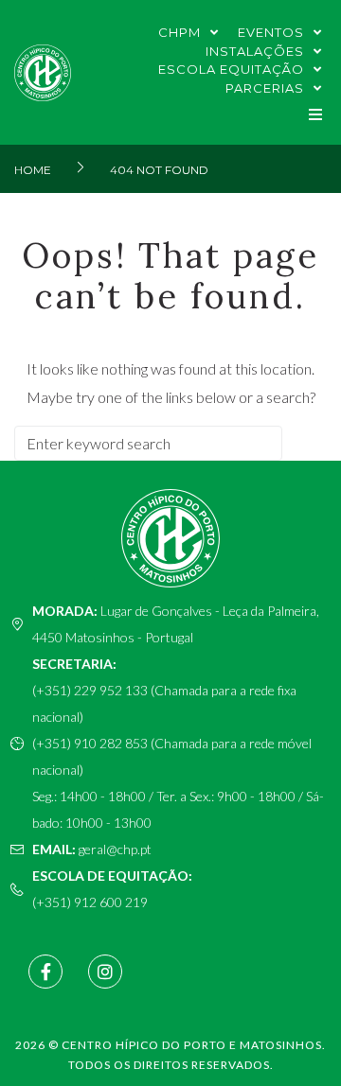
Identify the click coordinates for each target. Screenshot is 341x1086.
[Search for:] (148, 443)
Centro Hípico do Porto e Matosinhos (192, 1045)
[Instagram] (105, 972)
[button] (315, 114)
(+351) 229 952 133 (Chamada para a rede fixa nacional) (164, 703)
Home (32, 170)
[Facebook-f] (45, 972)
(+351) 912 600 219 (90, 902)
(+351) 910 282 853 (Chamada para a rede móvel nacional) (172, 756)
